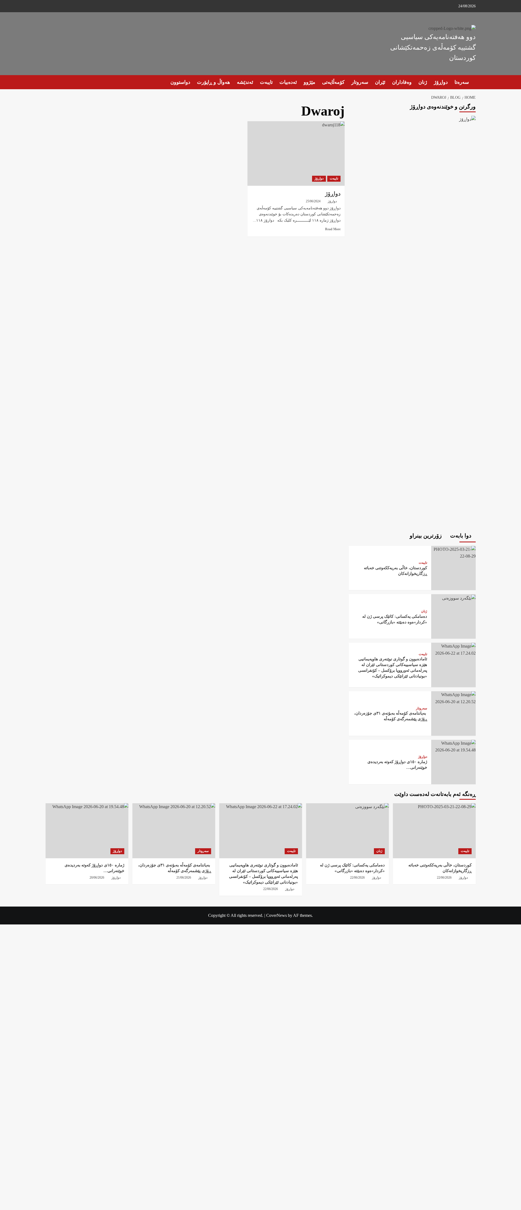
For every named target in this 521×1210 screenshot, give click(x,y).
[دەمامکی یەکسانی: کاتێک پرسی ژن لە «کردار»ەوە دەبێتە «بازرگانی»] (458, 597)
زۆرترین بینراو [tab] (426, 536)
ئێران (380, 82)
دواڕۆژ (441, 82)
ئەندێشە (245, 82)
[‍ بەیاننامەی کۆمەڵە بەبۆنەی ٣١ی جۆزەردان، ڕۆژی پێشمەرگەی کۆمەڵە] (453, 697)
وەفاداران (402, 82)
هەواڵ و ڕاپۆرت (213, 82)
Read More (333, 229)
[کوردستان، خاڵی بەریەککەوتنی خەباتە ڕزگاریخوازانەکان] (453, 552)
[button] (49, 82)
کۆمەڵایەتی (333, 82)
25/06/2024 (313, 201)
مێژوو (309, 82)
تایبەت (266, 82)
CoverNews (276, 915)
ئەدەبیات (288, 82)
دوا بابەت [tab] (461, 536)
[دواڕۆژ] (295, 153)
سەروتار (359, 82)
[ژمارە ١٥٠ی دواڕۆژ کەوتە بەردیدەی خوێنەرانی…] (453, 746)
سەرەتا (462, 82)
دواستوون (180, 82)
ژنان (422, 82)
